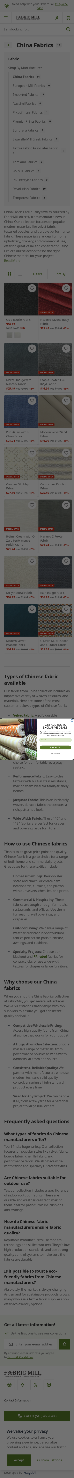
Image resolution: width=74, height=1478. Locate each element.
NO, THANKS (55, 753)
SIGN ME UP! (55, 747)
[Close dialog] (72, 720)
